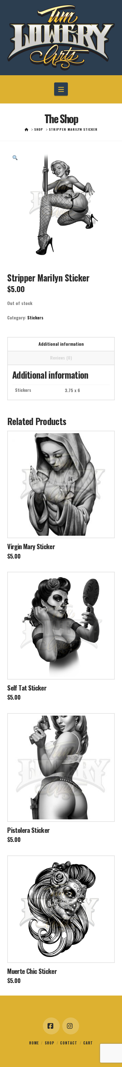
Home (34, 1042)
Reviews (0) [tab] (61, 357)
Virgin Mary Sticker (31, 546)
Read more (61, 527)
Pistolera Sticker (28, 830)
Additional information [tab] (61, 343)
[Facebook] (51, 1025)
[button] (61, 89)
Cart (88, 1042)
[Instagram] (70, 1025)
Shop (49, 1042)
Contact (68, 1042)
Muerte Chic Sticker (32, 971)
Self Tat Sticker (26, 687)
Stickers (35, 317)
